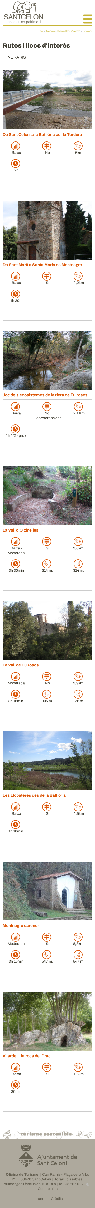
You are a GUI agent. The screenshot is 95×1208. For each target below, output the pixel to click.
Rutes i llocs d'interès (68, 31)
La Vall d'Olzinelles (21, 530)
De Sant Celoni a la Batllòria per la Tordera (42, 134)
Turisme (50, 31)
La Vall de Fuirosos (21, 665)
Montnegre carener (21, 925)
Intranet (38, 1199)
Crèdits (57, 1199)
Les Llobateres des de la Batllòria (34, 795)
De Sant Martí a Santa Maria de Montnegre (42, 264)
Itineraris (87, 31)
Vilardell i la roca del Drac (27, 1056)
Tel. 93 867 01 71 (72, 1184)
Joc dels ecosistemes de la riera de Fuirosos (45, 395)
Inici (41, 31)
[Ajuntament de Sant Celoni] (47, 1165)
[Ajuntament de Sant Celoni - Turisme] (24, 22)
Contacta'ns (48, 1189)
